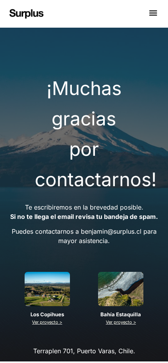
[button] (153, 13)
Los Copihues (47, 314)
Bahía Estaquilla (120, 314)
